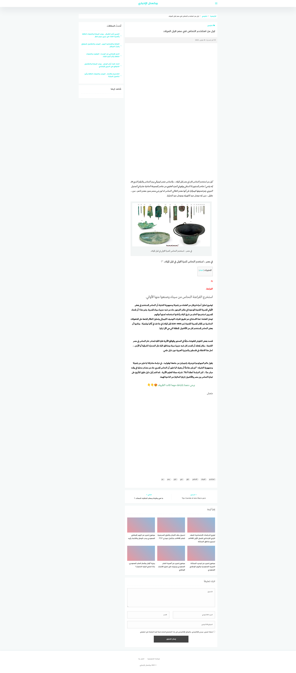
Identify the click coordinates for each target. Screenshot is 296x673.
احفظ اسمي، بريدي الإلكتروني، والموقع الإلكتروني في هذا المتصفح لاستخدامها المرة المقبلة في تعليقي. (176, 632)
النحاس (194, 479)
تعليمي (210, 25)
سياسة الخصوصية (153, 659)
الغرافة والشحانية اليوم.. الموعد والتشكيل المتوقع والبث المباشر (100, 45)
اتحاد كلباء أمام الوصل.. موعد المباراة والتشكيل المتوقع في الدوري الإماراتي (101, 65)
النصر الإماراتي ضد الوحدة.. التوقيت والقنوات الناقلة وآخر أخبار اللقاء (102, 55)
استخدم (211, 479)
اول (187, 479)
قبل (175, 479)
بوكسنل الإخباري (148, 3)
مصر (168, 479)
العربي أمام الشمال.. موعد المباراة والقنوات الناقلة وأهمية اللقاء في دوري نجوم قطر (100, 35)
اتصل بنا (141, 659)
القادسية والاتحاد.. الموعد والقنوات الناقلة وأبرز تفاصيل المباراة (102, 75)
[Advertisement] (171, 64)
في (181, 479)
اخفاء (201, 270)
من (162, 479)
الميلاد (203, 479)
